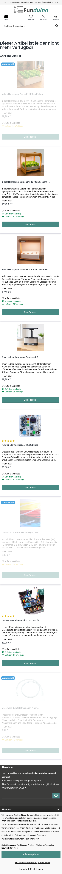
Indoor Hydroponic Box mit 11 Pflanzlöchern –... (24, 94)
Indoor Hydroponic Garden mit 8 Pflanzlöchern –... (25, 269)
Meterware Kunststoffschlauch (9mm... (20, 708)
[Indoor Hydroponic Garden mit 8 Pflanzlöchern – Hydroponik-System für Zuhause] (30, 250)
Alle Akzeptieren (31, 854)
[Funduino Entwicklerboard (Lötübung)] (30, 425)
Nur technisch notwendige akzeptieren (32, 862)
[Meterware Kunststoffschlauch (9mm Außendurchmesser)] (30, 688)
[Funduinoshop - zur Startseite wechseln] (31, 9)
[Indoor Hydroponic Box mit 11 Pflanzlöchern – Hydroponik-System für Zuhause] (30, 74)
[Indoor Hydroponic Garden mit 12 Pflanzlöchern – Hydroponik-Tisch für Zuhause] (30, 162)
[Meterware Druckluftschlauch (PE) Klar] (30, 513)
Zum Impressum (32, 839)
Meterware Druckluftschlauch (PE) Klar (20, 532)
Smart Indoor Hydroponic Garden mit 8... (21, 357)
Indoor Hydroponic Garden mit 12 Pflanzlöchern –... (26, 182)
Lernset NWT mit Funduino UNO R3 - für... (21, 620)
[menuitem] (56, 17)
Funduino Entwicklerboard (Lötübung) (20, 445)
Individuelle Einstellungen (31, 869)
